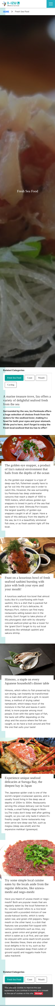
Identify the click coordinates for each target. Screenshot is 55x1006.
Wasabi (41, 378)
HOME (6, 11)
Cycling (10, 385)
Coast (29, 378)
